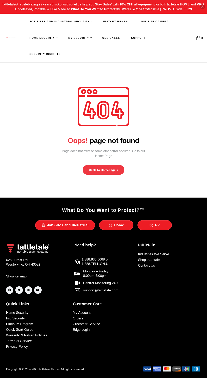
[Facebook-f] (9, 290)
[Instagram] (28, 290)
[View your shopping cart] (198, 38)
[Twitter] (19, 290)
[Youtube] (37, 290)
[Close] (202, 6)
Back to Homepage (102, 170)
